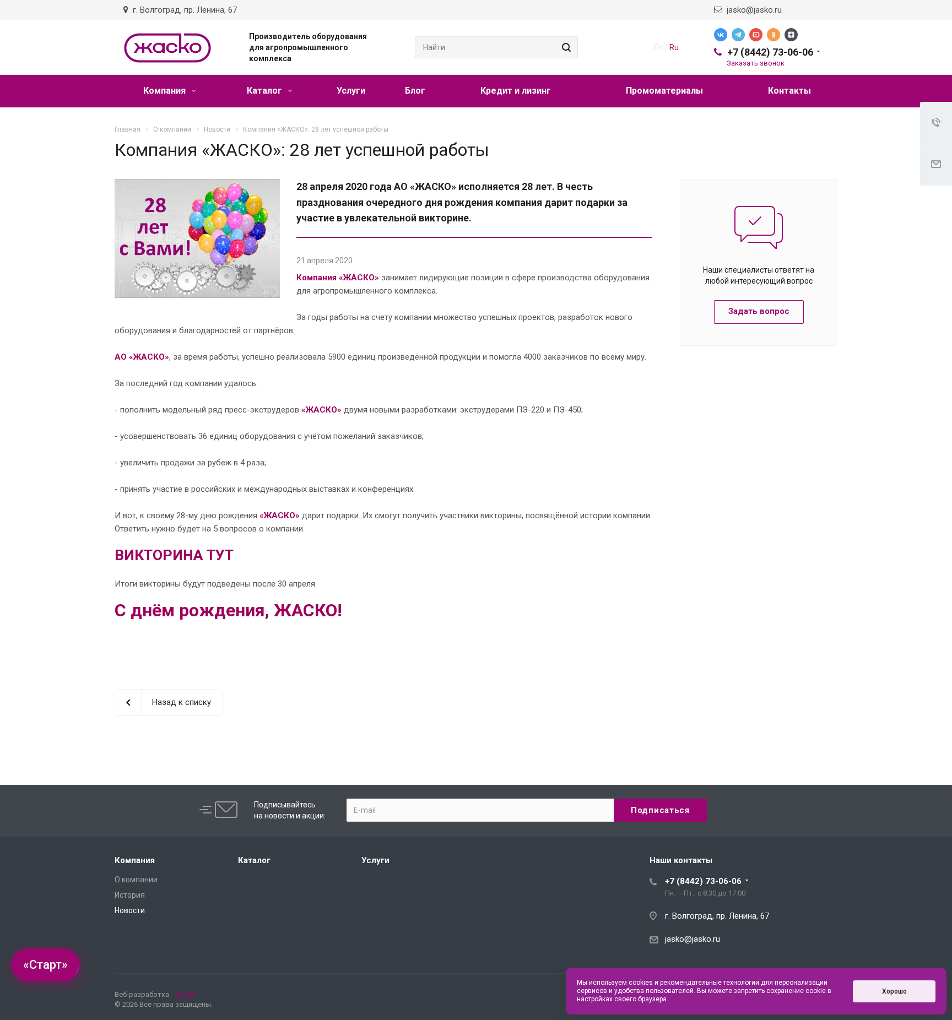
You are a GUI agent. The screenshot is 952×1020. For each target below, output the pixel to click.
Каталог (265, 90)
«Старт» (45, 965)
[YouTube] (755, 34)
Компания (165, 90)
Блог (415, 90)
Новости (130, 910)
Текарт (186, 994)
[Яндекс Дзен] (791, 34)
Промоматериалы (664, 90)
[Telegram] (738, 34)
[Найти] (564, 47)
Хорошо (894, 991)
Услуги (351, 90)
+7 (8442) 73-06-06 (770, 52)
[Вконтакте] (720, 34)
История (130, 895)
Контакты (789, 90)
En (658, 47)
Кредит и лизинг (515, 90)
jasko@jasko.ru (752, 10)
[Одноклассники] (773, 34)
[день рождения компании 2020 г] (197, 186)
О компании (136, 879)
